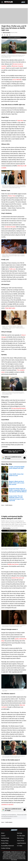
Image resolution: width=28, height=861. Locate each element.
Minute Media (8, 851)
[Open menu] (2, 2)
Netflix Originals (8, 505)
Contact (3, 835)
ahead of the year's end (17, 578)
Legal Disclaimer (21, 843)
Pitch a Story (20, 838)
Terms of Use (20, 840)
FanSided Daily (5, 838)
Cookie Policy (4, 843)
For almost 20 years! (10, 226)
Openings (19, 833)
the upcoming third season (18, 408)
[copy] (10, 35)
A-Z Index (19, 845)
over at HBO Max (17, 79)
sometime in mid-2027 (7, 804)
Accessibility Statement (7, 845)
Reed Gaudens (6, 32)
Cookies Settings (5, 848)
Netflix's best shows (13, 564)
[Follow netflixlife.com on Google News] (25, 458)
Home (2, 505)
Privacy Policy (4, 840)
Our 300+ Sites (21, 835)
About (2, 833)
